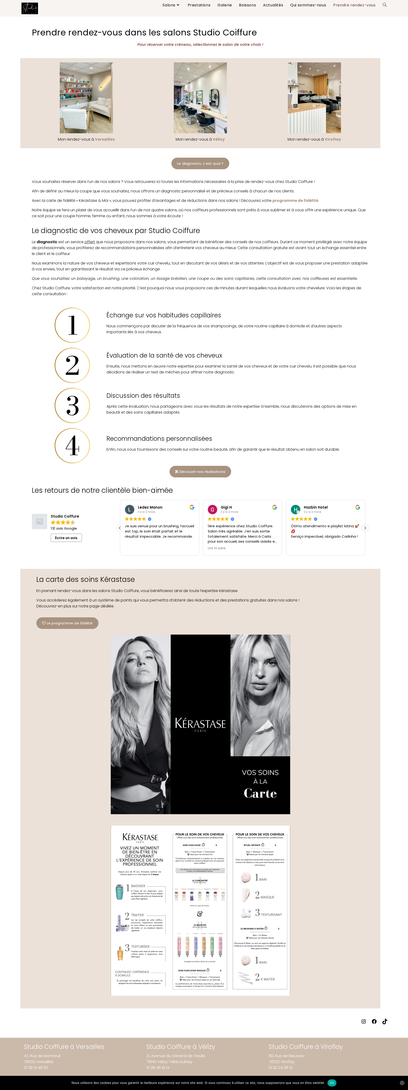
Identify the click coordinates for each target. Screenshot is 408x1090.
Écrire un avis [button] (66, 538)
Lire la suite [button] (217, 548)
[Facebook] (374, 1023)
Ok (332, 1083)
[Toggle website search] (384, 5)
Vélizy (219, 139)
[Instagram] (363, 1023)
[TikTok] (385, 1023)
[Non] (402, 1083)
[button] (365, 528)
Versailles (105, 139)
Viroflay (333, 139)
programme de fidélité (295, 200)
